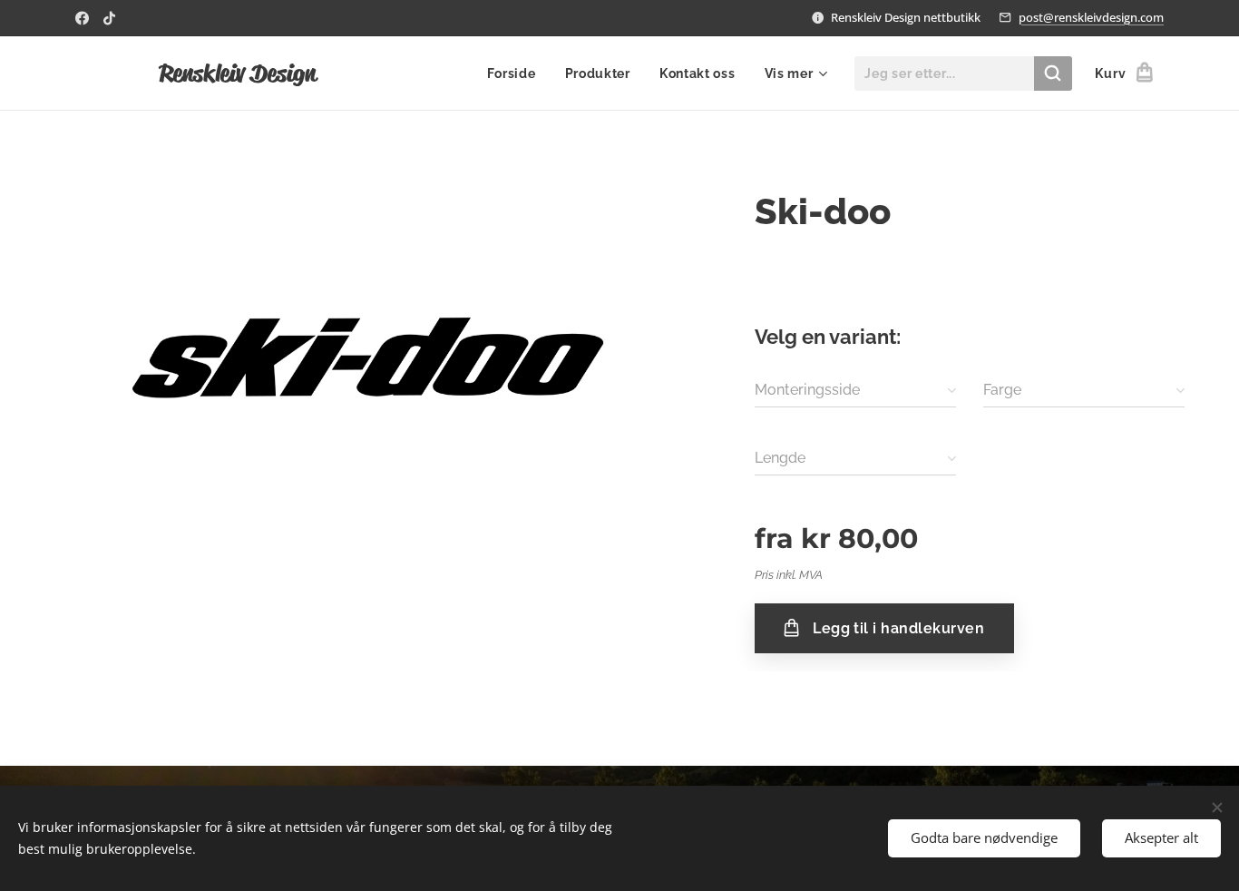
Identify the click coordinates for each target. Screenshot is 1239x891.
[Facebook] (82, 18)
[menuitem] (517, 73)
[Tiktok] (109, 18)
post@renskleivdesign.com (1091, 17)
